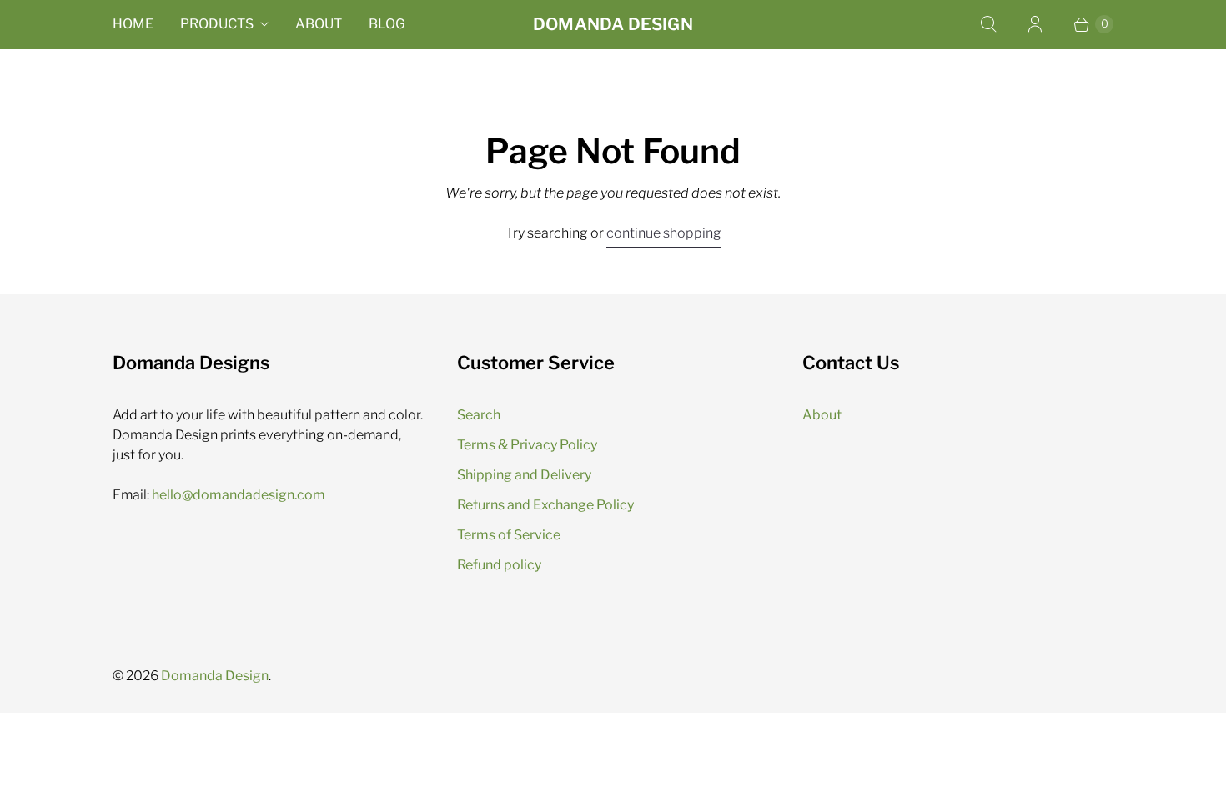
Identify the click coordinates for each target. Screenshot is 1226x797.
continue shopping (663, 233)
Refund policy (499, 565)
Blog (387, 24)
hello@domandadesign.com (238, 495)
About (318, 24)
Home (133, 24)
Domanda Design (215, 676)
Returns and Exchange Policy (545, 505)
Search (478, 415)
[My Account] (1035, 24)
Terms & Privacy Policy (527, 445)
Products (217, 24)
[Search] (988, 24)
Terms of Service (508, 535)
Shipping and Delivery (524, 475)
